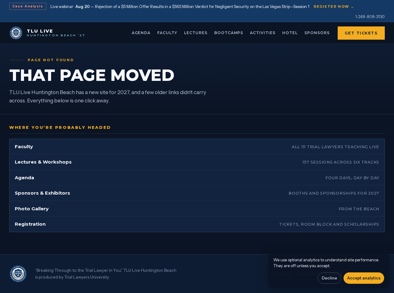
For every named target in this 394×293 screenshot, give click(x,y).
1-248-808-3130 (370, 16)
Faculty (167, 32)
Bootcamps (228, 32)
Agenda (141, 32)
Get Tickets (361, 33)
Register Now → (334, 6)
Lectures (195, 32)
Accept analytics (363, 277)
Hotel (290, 32)
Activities (262, 32)
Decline (329, 277)
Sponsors (317, 32)
